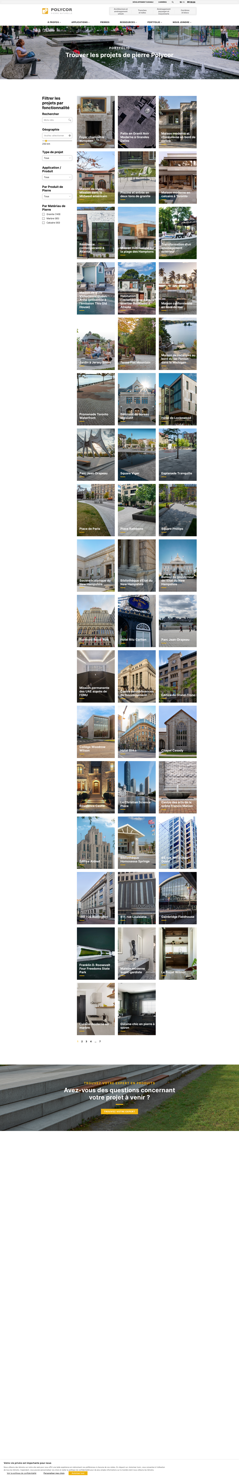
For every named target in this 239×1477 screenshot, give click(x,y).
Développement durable (143, 2)
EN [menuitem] (184, 2)
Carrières (162, 2)
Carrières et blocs (185, 12)
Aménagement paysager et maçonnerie (164, 12)
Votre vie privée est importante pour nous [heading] (27, 1463)
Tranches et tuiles (142, 12)
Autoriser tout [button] (78, 1473)
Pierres (104, 22)
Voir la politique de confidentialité (21, 1473)
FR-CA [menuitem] (192, 2)
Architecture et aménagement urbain (121, 12)
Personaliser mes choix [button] (54, 1473)
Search (174, 2)
